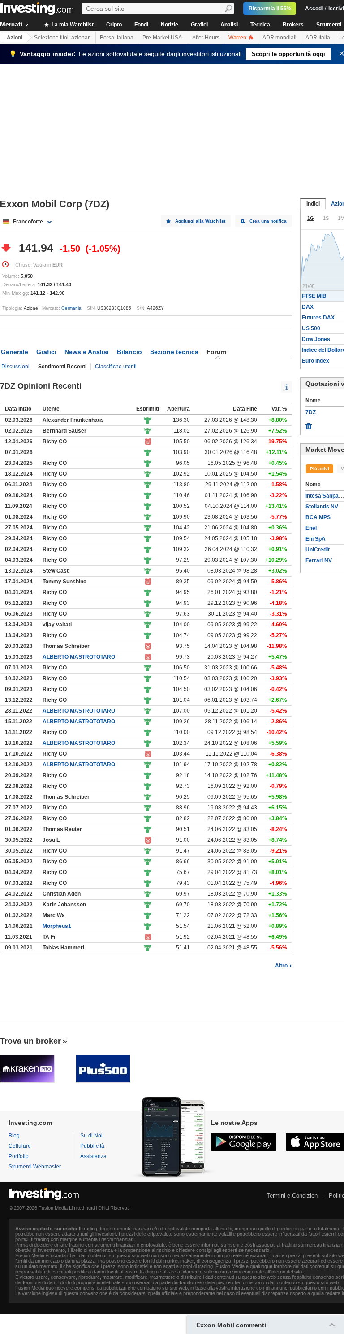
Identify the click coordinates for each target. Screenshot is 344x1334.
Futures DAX (318, 318)
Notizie (169, 25)
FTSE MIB (314, 296)
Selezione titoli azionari (62, 38)
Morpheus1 (57, 926)
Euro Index (315, 361)
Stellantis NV (321, 506)
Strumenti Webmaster (35, 1166)
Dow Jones (316, 339)
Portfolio (19, 1156)
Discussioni (15, 366)
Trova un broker (30, 1041)
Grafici (199, 25)
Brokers (293, 25)
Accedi (314, 8)
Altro (281, 965)
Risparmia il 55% (270, 8)
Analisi (229, 25)
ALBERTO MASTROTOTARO (79, 657)
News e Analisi (86, 351)
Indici (313, 204)
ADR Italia (317, 38)
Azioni (14, 38)
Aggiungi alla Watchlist (200, 221)
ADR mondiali (279, 38)
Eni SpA (315, 539)
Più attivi (319, 468)
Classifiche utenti (116, 366)
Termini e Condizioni (293, 1195)
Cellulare (20, 1146)
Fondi (141, 25)
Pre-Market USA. (162, 38)
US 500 (311, 328)
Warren (238, 38)
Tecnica (260, 25)
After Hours (205, 38)
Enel (311, 528)
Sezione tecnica (174, 351)
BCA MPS (318, 517)
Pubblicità (92, 1146)
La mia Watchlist (72, 25)
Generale (14, 351)
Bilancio (129, 351)
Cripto (114, 25)
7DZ (310, 412)
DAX (308, 307)
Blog (14, 1136)
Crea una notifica (268, 221)
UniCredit (317, 550)
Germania (71, 308)
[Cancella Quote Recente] (308, 424)
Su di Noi (91, 1136)
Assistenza (93, 1156)
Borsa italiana (116, 38)
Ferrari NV (318, 560)
